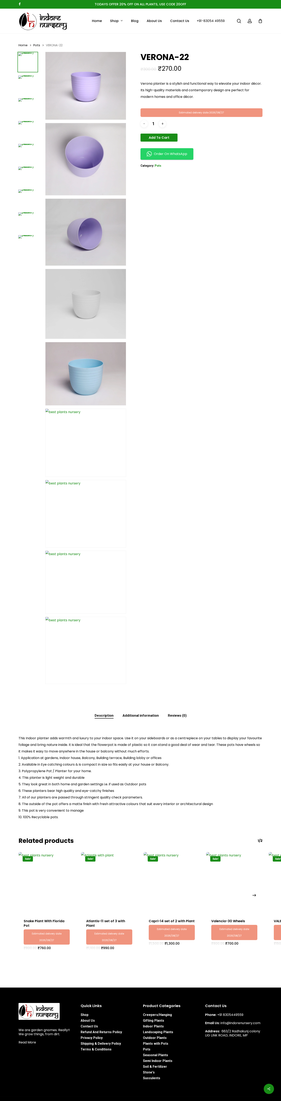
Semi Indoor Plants (157, 1061)
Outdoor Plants (155, 1038)
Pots (36, 45)
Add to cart (159, 137)
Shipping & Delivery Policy (101, 1044)
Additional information (141, 715)
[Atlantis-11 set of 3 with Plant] (109, 883)
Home (23, 45)
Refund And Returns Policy (101, 1032)
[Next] (254, 895)
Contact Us (89, 1026)
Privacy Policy (92, 1038)
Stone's (149, 1072)
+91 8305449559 (230, 1014)
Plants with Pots (155, 1044)
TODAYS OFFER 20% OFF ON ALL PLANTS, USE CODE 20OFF (140, 4)
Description (104, 715)
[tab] (104, 715)
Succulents (151, 1078)
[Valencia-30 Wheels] (234, 883)
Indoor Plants (153, 1026)
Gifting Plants (153, 1020)
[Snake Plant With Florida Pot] (47, 883)
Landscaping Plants (158, 1032)
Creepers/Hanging (157, 1015)
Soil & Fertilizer (155, 1067)
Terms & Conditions (96, 1049)
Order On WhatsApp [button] (170, 153)
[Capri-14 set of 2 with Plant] (172, 883)
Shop (84, 1015)
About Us (88, 1020)
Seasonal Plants (155, 1055)
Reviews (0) (177, 715)
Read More (27, 1042)
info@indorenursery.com (240, 1023)
